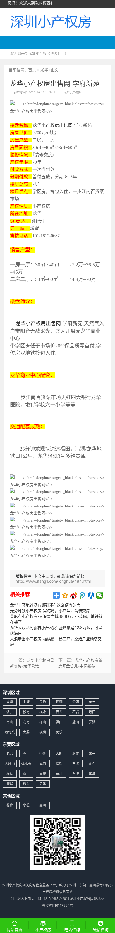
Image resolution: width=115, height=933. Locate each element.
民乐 (59, 732)
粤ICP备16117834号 (57, 905)
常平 (92, 753)
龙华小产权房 (72, 92)
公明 (75, 702)
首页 (32, 69)
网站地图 (97, 899)
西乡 (59, 712)
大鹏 (26, 732)
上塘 (26, 702)
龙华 (44, 69)
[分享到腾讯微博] (82, 595)
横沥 (9, 774)
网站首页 (14, 929)
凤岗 (42, 764)
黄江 (59, 774)
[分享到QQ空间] (65, 595)
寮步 (42, 753)
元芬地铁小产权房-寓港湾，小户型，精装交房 (50, 610)
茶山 (26, 774)
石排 (75, 774)
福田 (59, 722)
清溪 (42, 784)
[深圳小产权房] (50, 21)
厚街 (59, 764)
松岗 (26, 712)
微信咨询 (100, 930)
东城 (92, 774)
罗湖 (92, 722)
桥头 (26, 784)
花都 (9, 805)
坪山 (42, 722)
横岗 (42, 732)
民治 (42, 702)
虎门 (26, 753)
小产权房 (43, 929)
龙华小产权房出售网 (52, 125)
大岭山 (10, 764)
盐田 (75, 722)
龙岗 (26, 722)
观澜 (59, 702)
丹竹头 (10, 732)
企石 (92, 764)
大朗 (59, 753)
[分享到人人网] (91, 595)
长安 (9, 753)
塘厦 (75, 753)
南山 (9, 722)
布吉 (92, 702)
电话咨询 (72, 929)
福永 (42, 712)
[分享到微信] (99, 595)
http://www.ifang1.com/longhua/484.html (53, 581)
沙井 (9, 712)
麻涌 (9, 784)
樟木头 (26, 764)
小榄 (26, 805)
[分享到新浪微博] (73, 595)
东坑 (75, 764)
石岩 (75, 712)
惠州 (42, 805)
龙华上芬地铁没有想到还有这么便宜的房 (45, 605)
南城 (42, 774)
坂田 (92, 712)
